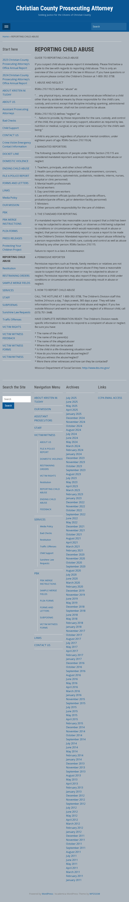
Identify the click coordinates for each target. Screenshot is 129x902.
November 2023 (75, 462)
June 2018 (72, 615)
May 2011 (71, 864)
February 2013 (74, 787)
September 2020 (75, 566)
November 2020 (75, 558)
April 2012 (72, 819)
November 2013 (75, 767)
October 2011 (74, 843)
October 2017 (74, 635)
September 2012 (75, 803)
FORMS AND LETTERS (15, 183)
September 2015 (75, 703)
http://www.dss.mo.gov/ (96, 368)
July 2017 (71, 643)
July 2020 (71, 574)
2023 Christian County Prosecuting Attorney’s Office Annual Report (16, 64)
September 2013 (75, 771)
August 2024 (73, 430)
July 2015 (71, 707)
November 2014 (75, 731)
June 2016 (72, 679)
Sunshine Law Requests (16, 312)
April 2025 (72, 410)
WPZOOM (95, 893)
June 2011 (72, 860)
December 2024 (75, 418)
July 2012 (71, 807)
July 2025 (71, 398)
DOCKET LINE (11, 154)
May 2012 (71, 815)
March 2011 (73, 872)
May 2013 (71, 779)
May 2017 (71, 647)
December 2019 (75, 590)
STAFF (6, 297)
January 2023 (73, 498)
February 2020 (74, 586)
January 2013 (73, 791)
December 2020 (75, 554)
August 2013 (73, 775)
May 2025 (71, 406)
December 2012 (75, 795)
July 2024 (71, 434)
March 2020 (73, 582)
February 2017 (74, 655)
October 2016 (74, 667)
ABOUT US (9, 102)
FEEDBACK (45, 509)
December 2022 (75, 502)
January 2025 (73, 414)
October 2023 (74, 466)
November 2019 (75, 594)
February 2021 (74, 550)
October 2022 (74, 510)
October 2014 (74, 735)
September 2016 (75, 671)
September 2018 (75, 610)
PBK (5, 212)
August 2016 (73, 675)
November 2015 (75, 699)
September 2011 (75, 848)
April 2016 (72, 687)
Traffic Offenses (12, 319)
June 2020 (72, 578)
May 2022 (71, 522)
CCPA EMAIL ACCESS (110, 398)
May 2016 (71, 683)
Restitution (9, 268)
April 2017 (72, 651)
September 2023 (75, 470)
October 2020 (74, 562)
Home (6, 36)
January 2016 (73, 695)
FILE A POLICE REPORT (16, 176)
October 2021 (74, 534)
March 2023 (73, 490)
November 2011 (75, 840)
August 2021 (73, 538)
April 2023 (72, 486)
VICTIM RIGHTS (12, 327)
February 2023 (74, 494)
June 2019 (72, 598)
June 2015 (72, 711)
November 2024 (75, 422)
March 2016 (73, 691)
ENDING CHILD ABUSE (16, 168)
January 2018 (73, 626)
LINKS (6, 190)
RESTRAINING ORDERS (16, 275)
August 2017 (73, 639)
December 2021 (75, 526)
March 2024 (73, 446)
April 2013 (72, 783)
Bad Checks (9, 120)
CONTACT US (11, 135)
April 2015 (72, 719)
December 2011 (75, 835)
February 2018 (74, 623)
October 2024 (74, 426)
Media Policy (10, 197)
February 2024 (74, 450)
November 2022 (75, 506)
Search (122, 26)
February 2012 (74, 827)
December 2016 (75, 663)
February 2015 (74, 723)
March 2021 (73, 546)
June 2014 (72, 747)
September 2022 (75, 514)
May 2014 (71, 751)
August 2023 (73, 474)
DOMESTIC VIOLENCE (15, 161)
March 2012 (73, 823)
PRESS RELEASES (12, 238)
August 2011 (73, 852)
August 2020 (73, 570)
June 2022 (72, 518)
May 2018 (71, 618)
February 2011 (74, 876)
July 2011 (71, 856)
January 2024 (73, 454)
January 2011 (73, 880)
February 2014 (74, 755)
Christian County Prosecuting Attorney (64, 8)
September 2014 (75, 739)
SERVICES (8, 290)
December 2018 (75, 606)
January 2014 (73, 759)
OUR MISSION (11, 205)
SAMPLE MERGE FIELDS (16, 283)
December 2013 (75, 763)
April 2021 (72, 542)
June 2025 (72, 402)
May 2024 (71, 442)
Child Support (11, 128)
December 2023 (75, 458)
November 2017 (75, 631)
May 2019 (71, 602)
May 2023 (71, 482)
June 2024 (72, 438)
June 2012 (72, 811)
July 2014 (71, 743)
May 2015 (71, 715)
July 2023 (71, 478)
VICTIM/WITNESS (13, 357)
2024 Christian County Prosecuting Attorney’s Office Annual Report (16, 79)
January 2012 (73, 832)
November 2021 (75, 530)
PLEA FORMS (10, 231)
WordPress (47, 893)
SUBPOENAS (10, 305)
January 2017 (73, 659)
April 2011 (72, 868)
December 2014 (75, 727)
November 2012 (75, 799)
